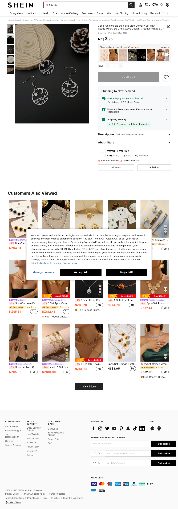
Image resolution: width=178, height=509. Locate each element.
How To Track (33, 438)
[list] (118, 428)
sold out (128, 76)
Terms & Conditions (14, 498)
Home (10, 20)
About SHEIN (11, 426)
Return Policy (33, 447)
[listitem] (104, 55)
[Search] (131, 5)
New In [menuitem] (45, 13)
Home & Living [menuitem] (139, 13)
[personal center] (141, 5)
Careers (9, 441)
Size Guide (32, 442)
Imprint (66, 498)
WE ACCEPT (97, 478)
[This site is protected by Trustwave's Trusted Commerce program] (93, 490)
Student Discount (13, 445)
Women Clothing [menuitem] (69, 13)
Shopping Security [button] (116, 119)
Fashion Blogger (13, 430)
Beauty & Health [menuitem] (159, 13)
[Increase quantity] (120, 66)
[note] (56, 296)
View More (89, 386)
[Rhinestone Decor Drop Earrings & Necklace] (104, 55)
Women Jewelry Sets (71, 20)
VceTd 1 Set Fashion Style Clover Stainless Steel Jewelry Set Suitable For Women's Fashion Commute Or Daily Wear (56, 367)
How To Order (33, 434)
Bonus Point (53, 439)
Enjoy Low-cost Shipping (34, 429)
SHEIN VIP (32, 451)
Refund (30, 455)
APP (152, 422)
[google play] (158, 430)
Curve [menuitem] (100, 13)
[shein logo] (20, 5)
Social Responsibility (12, 435)
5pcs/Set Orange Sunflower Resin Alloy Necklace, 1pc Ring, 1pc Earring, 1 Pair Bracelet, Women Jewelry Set (122, 364)
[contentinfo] (133, 484)
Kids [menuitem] (109, 13)
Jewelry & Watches (24, 20)
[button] (161, 5)
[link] (147, 5)
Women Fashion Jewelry (47, 20)
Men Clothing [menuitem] (121, 13)
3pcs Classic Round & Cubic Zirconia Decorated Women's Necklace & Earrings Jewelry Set (89, 300)
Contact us (53, 429)
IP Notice (55, 498)
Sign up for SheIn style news (108, 437)
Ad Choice (78, 498)
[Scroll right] (168, 13)
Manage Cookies (57, 494)
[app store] (152, 430)
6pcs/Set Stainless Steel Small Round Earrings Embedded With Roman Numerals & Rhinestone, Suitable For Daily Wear (24, 243)
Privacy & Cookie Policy (34, 494)
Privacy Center (12, 494)
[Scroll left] (164, 13)
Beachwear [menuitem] (88, 13)
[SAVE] (166, 77)
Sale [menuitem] (55, 13)
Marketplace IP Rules (37, 498)
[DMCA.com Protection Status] (102, 490)
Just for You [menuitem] (32, 13)
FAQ (50, 443)
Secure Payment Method (56, 434)
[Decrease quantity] (107, 66)
